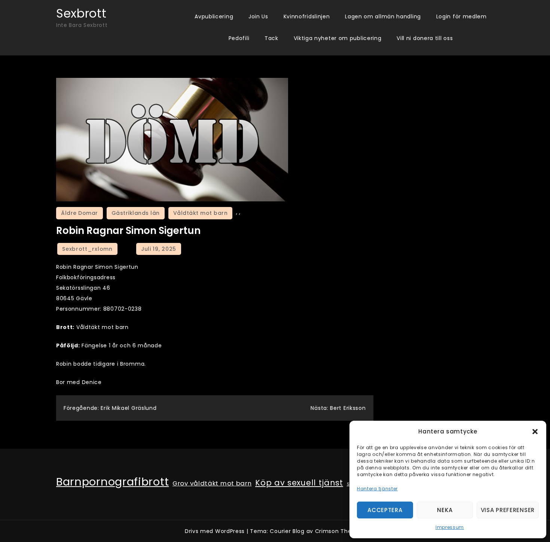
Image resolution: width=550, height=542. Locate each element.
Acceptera (384, 510)
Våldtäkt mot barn (200, 213)
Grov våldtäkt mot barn (211, 483)
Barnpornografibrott (112, 481)
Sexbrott (81, 13)
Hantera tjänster (377, 488)
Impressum (450, 527)
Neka (444, 510)
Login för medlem (461, 16)
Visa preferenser (508, 510)
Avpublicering (214, 16)
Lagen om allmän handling (383, 16)
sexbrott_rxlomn (87, 249)
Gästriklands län (135, 213)
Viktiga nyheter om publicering (338, 38)
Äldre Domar (79, 213)
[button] (535, 431)
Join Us (258, 16)
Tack (271, 38)
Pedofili (239, 38)
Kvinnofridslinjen (307, 16)
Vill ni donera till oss (425, 38)
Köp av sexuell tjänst (299, 483)
